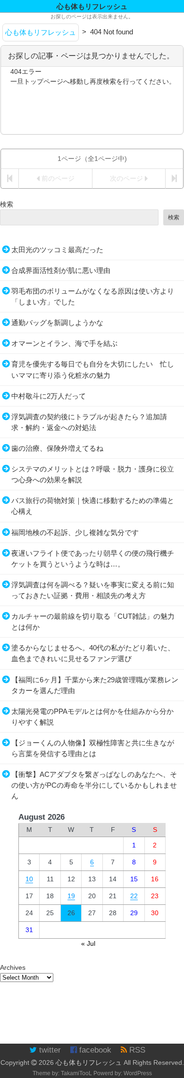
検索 (6, 204)
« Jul (88, 943)
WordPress (138, 1073)
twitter (49, 1050)
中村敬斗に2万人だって (48, 396)
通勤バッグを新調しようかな (57, 323)
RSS (136, 1050)
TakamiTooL (76, 1073)
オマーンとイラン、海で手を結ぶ (64, 343)
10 (29, 879)
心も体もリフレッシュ (89, 1062)
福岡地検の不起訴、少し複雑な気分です (75, 532)
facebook (94, 1050)
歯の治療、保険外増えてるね (57, 448)
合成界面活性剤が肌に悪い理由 (60, 270)
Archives (12, 967)
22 (134, 896)
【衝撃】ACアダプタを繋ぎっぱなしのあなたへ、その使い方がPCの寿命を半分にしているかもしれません (94, 785)
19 (71, 896)
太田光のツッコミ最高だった (57, 250)
